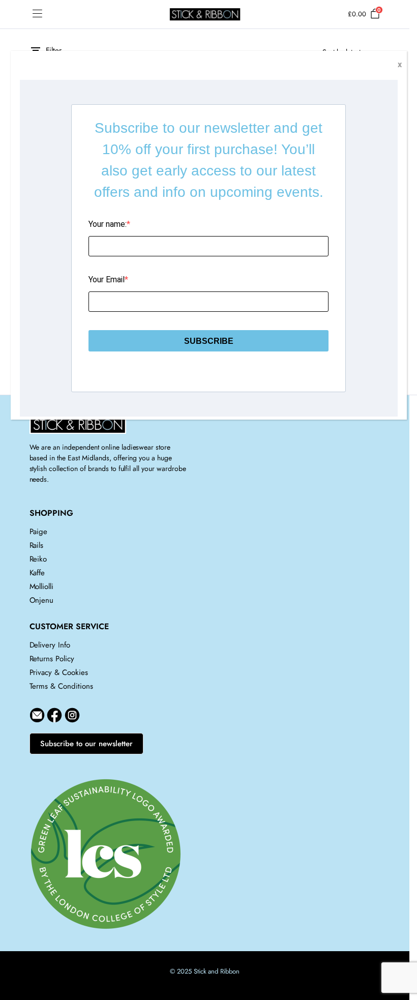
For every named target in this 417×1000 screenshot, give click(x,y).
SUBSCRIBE (208, 341)
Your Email (106, 279)
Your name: (107, 224)
